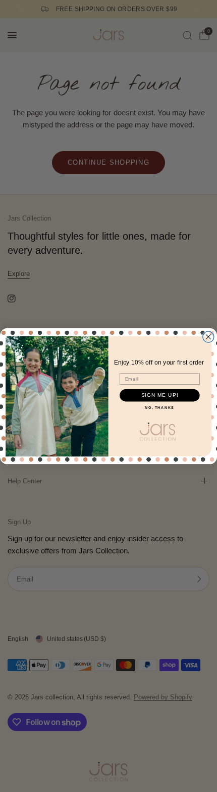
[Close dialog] (208, 336)
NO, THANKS (159, 407)
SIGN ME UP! (160, 394)
